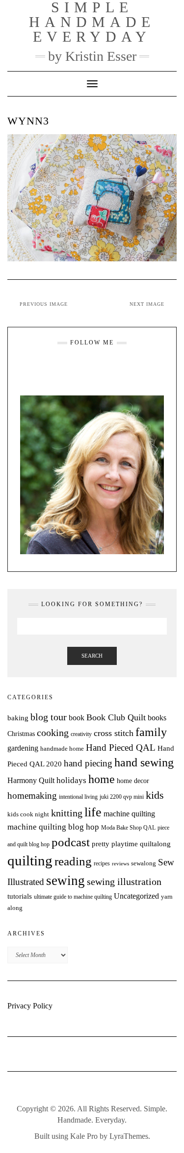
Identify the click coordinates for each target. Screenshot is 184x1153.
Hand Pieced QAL (121, 747)
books (157, 717)
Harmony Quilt (30, 780)
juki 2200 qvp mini (122, 797)
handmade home (62, 748)
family (151, 732)
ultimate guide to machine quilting (73, 897)
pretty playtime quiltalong (131, 844)
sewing (65, 880)
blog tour (48, 717)
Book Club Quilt (116, 717)
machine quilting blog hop (53, 827)
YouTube (98, 366)
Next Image (147, 304)
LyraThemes (128, 1136)
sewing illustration (124, 882)
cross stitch (113, 733)
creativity (81, 734)
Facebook (86, 366)
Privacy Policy (30, 1006)
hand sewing (144, 762)
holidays (71, 780)
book (76, 717)
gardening (22, 748)
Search (92, 656)
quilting (30, 860)
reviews (120, 863)
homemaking (32, 795)
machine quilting (129, 814)
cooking (53, 732)
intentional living (78, 796)
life (93, 812)
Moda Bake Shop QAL (128, 827)
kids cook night (28, 814)
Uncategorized (136, 896)
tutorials (19, 896)
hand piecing (88, 763)
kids (155, 795)
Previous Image (44, 304)
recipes (102, 863)
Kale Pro (84, 1136)
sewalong (143, 863)
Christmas (21, 733)
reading (73, 861)
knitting (66, 813)
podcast (71, 842)
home (101, 779)
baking (17, 718)
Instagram (74, 366)
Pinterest (111, 366)
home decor (133, 781)
